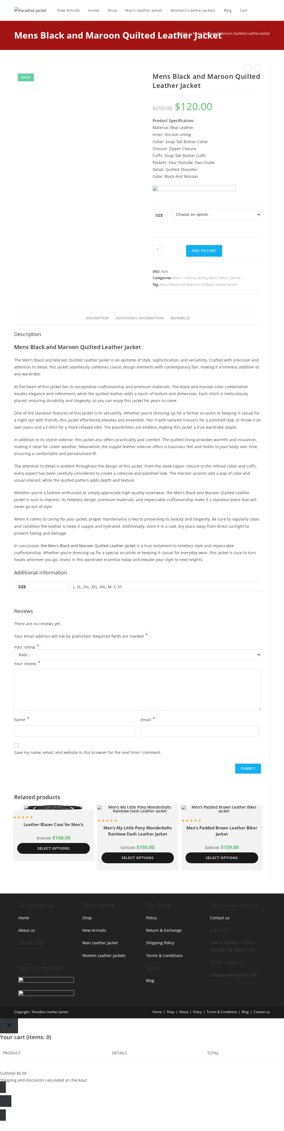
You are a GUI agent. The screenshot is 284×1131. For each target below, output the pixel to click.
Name (21, 719)
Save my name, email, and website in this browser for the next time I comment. (87, 752)
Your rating (26, 647)
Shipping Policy (160, 942)
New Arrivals (94, 930)
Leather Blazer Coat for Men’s (53, 824)
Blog (150, 980)
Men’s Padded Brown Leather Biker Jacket (221, 831)
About (183, 1011)
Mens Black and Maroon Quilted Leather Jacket (231, 33)
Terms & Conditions (164, 955)
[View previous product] (248, 68)
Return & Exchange (164, 930)
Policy (151, 917)
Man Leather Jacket (100, 942)
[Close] (9, 1025)
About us (26, 930)
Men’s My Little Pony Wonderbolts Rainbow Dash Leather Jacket (137, 831)
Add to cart (204, 250)
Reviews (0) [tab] (180, 318)
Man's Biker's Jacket (225, 277)
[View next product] (257, 68)
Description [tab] (97, 318)
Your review (27, 663)
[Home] (172, 33)
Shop (87, 917)
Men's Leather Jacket (190, 277)
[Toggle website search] (268, 10)
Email (148, 719)
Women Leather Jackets (104, 955)
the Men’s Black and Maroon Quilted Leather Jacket (88, 545)
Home (23, 917)
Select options (53, 848)
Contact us (220, 917)
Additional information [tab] (139, 318)
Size (159, 215)
